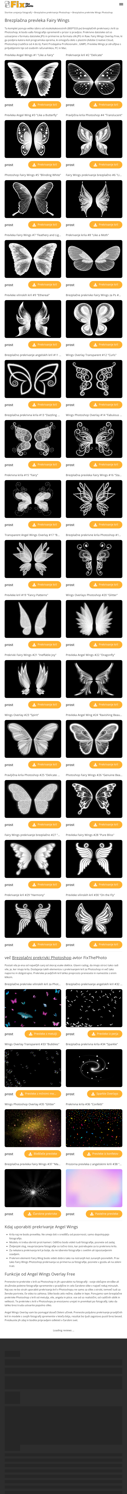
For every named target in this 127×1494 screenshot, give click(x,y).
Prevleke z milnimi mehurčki (42, 1093)
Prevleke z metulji (45, 1033)
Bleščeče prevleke (45, 1153)
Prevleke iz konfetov (105, 1153)
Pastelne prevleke (106, 1213)
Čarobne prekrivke (44, 1213)
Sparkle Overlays (107, 1093)
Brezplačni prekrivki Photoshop (41, 957)
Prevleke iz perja (107, 1033)
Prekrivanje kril (47, 104)
